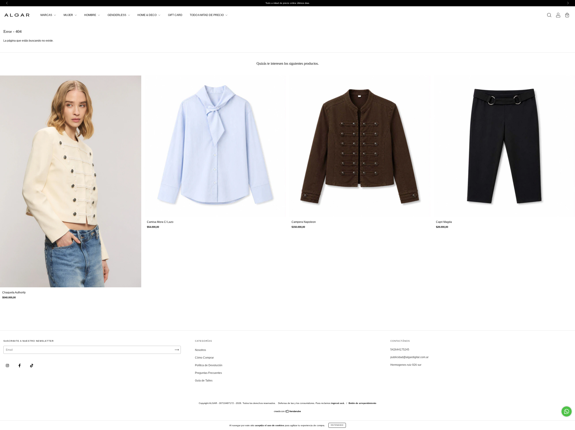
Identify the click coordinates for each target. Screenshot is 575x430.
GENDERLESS (117, 15)
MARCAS (46, 15)
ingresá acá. (338, 403)
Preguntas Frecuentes (208, 373)
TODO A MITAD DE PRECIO (207, 15)
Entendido (337, 425)
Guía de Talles (203, 380)
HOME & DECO (147, 15)
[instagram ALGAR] (7, 365)
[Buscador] (549, 15)
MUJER (69, 15)
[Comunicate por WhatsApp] (567, 411)
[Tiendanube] (288, 412)
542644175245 (399, 349)
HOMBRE (90, 15)
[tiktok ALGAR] (32, 365)
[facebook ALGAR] (19, 365)
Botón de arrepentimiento (362, 403)
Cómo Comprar (204, 357)
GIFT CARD (175, 15)
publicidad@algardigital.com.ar (409, 357)
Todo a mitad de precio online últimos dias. (287, 3)
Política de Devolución (208, 365)
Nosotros (200, 350)
